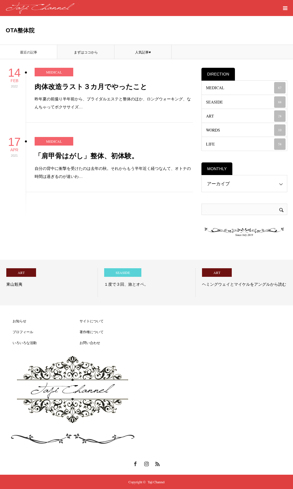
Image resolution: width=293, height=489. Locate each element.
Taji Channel (156, 482)
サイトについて (88, 321)
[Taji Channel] (40, 8)
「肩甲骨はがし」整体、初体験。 (86, 156)
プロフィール (19, 331)
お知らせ (16, 321)
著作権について (88, 331)
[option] (49, 282)
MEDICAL (54, 72)
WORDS (244, 130)
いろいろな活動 (21, 342)
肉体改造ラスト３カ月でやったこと (91, 86)
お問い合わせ (86, 342)
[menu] (285, 8)
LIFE (244, 144)
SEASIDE (244, 102)
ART (244, 116)
